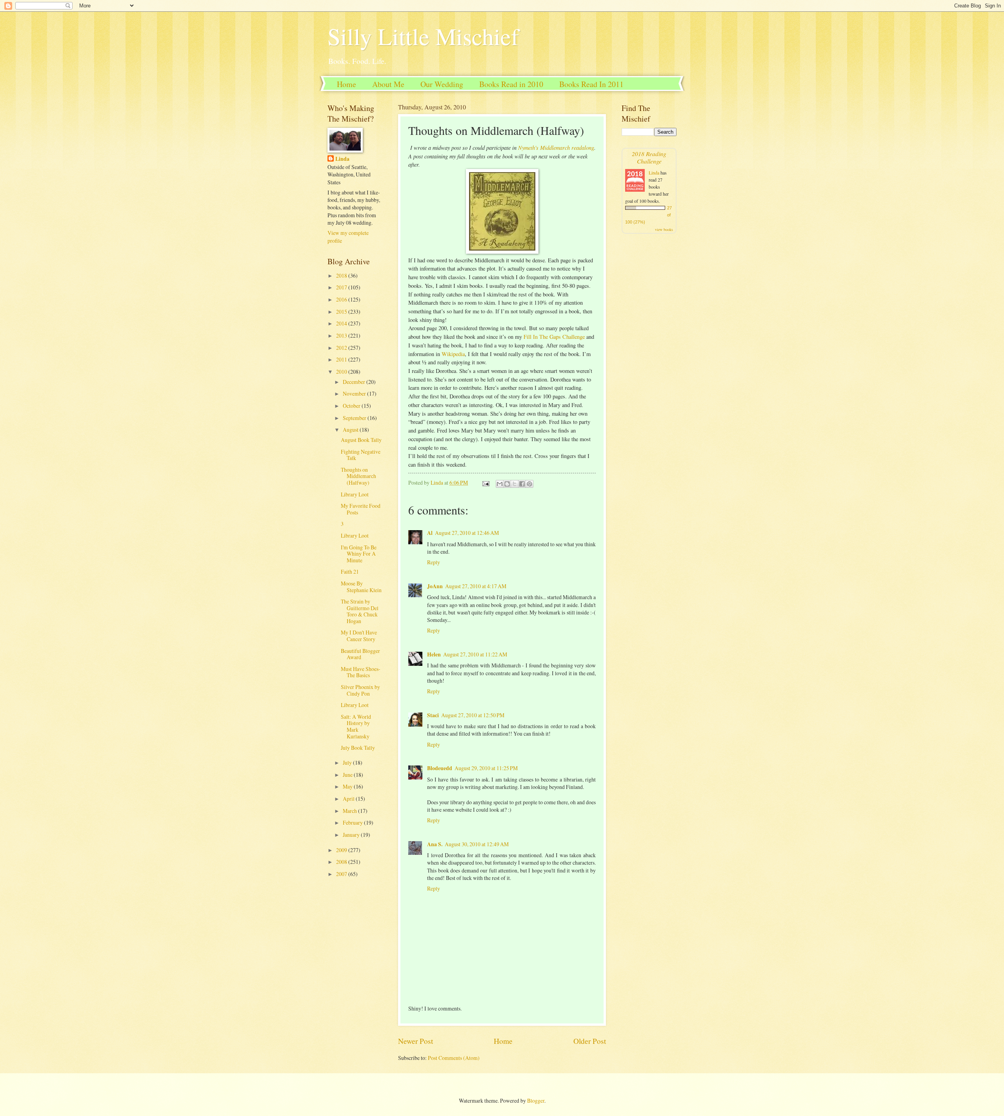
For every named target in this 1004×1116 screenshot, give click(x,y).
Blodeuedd (439, 768)
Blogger (535, 1100)
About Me (388, 84)
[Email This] (500, 484)
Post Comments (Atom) (454, 1057)
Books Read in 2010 (511, 84)
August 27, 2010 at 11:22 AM (475, 654)
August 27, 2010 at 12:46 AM (467, 532)
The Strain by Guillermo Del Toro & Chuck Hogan (359, 611)
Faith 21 (350, 571)
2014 (342, 323)
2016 (342, 299)
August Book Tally (361, 439)
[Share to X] (514, 484)
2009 (342, 850)
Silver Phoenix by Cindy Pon (360, 690)
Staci (433, 715)
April (349, 798)
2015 (342, 311)
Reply (433, 562)
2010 (342, 371)
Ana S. (434, 844)
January (352, 834)
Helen (434, 654)
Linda (342, 159)
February (353, 822)
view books (664, 229)
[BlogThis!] (507, 484)
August (351, 429)
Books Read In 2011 (591, 84)
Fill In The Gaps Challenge (554, 336)
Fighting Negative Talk (360, 455)
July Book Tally (358, 747)
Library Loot (355, 494)
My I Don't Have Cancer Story (359, 636)
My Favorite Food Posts (360, 509)
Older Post (589, 1041)
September (355, 418)
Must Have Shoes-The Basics (360, 672)
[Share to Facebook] (522, 484)
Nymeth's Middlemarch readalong (556, 147)
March (350, 810)
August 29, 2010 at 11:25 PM (486, 768)
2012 (342, 347)
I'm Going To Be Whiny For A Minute (358, 553)
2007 (342, 874)
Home (346, 84)
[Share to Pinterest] (529, 484)
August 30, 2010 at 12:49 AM (477, 844)
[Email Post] (485, 482)
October (352, 405)
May (348, 786)
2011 (342, 359)
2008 (342, 861)
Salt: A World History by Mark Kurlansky (356, 726)
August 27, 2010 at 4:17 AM (475, 586)
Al (430, 533)
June (348, 774)
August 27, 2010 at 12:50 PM (472, 715)
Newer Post (415, 1041)
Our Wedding (441, 84)
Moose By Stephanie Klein (361, 587)
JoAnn (435, 586)
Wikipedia (453, 354)
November (355, 393)
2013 (342, 335)
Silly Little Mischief (423, 36)
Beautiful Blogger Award (360, 654)
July (348, 762)
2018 (342, 275)
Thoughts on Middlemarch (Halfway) (358, 476)
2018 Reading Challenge (649, 157)
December (354, 381)
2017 (342, 287)
